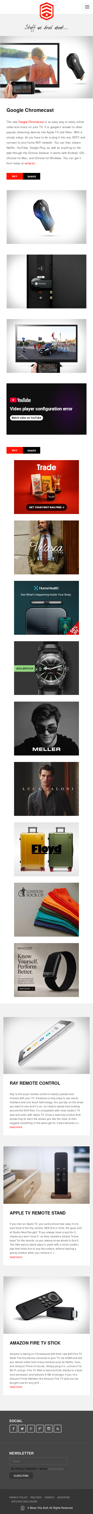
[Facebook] (13, 1429)
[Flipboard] (40, 1429)
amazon (30, 163)
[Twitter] (22, 1429)
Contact (49, 1497)
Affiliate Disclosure (24, 1501)
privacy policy (56, 1468)
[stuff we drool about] (46, 27)
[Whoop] (46, 970)
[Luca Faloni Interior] (46, 789)
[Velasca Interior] (46, 547)
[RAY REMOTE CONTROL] (46, 1045)
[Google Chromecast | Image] (46, 67)
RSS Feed (36, 1497)
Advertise (63, 1497)
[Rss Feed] (58, 1429)
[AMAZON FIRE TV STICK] (46, 1305)
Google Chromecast (31, 122)
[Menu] (87, 7)
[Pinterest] (31, 1429)
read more (16, 1127)
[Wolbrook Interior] (46, 668)
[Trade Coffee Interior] (46, 487)
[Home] (47, 11)
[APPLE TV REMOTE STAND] (46, 1175)
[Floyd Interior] (46, 849)
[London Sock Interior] (46, 910)
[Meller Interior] (46, 728)
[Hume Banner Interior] (46, 608)
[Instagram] (49, 1429)
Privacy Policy (18, 1497)
